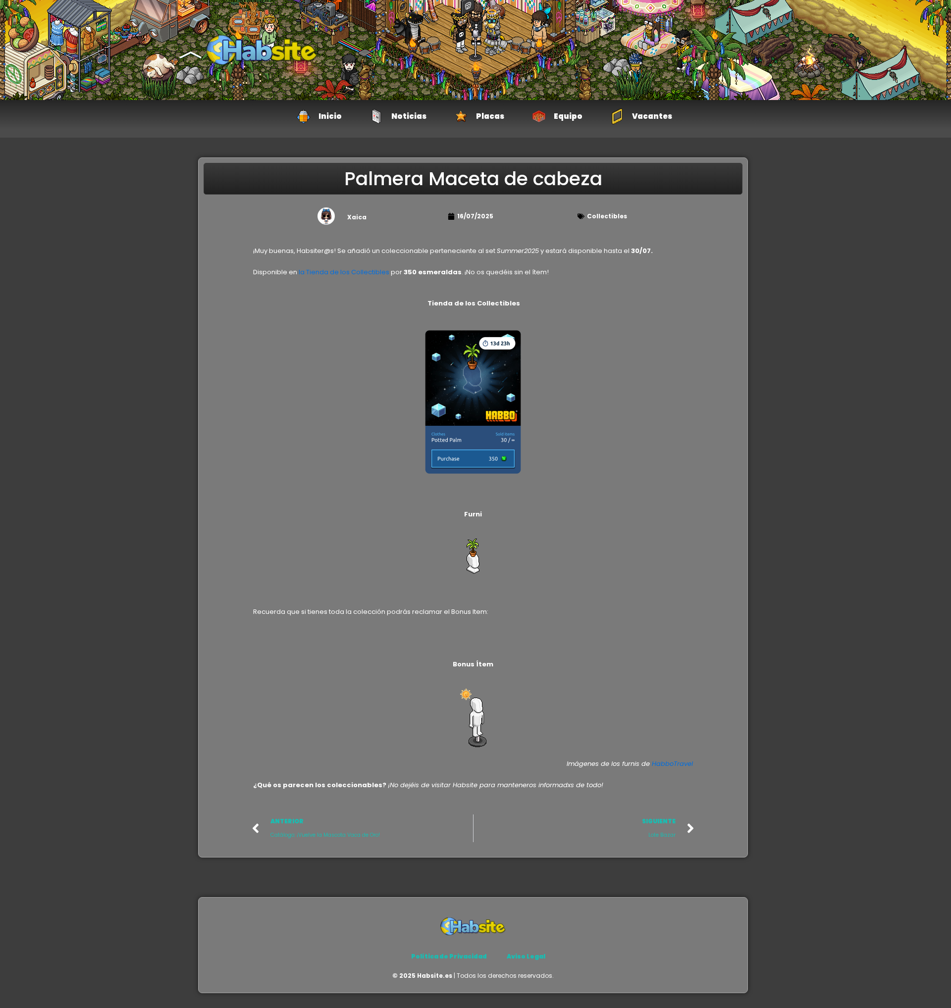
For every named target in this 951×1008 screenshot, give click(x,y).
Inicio (330, 116)
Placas (490, 116)
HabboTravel (672, 763)
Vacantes (652, 116)
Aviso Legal (526, 956)
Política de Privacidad (449, 956)
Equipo (568, 116)
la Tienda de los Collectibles (344, 272)
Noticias (408, 116)
